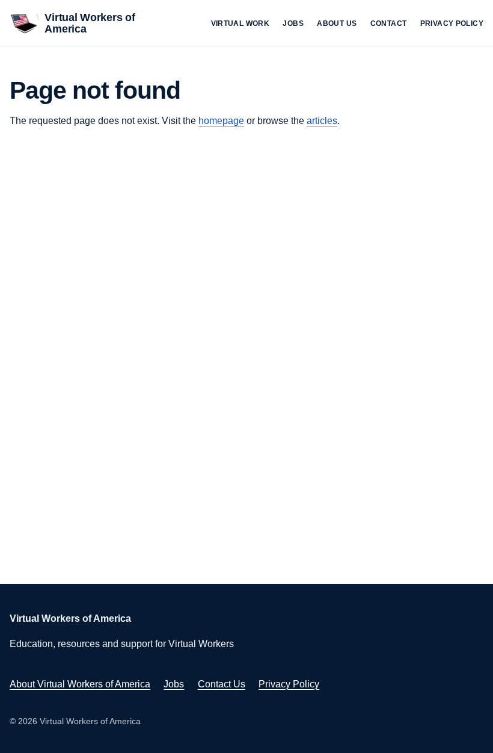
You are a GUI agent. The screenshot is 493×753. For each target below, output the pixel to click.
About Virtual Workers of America (80, 684)
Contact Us (221, 684)
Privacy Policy (451, 23)
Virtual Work (240, 23)
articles (322, 121)
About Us (337, 23)
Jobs (293, 23)
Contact (388, 23)
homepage (221, 121)
